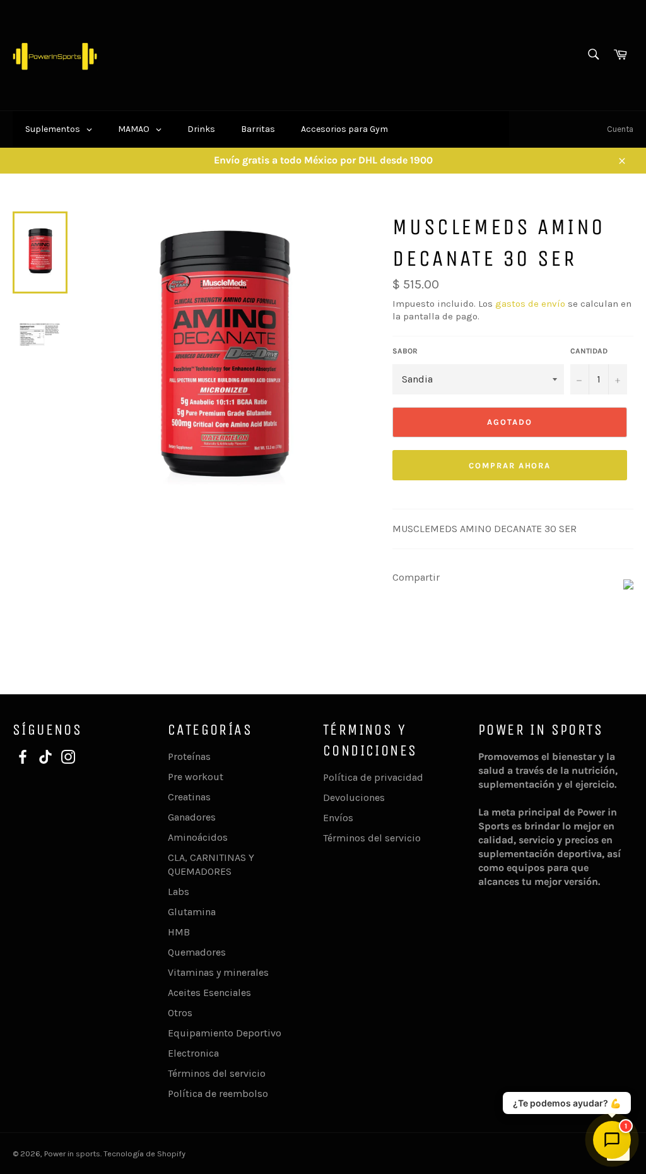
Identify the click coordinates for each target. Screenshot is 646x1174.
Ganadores (192, 817)
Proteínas (189, 756)
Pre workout (195, 777)
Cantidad (589, 351)
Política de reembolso (218, 1094)
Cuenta (620, 129)
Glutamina (192, 912)
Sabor (405, 351)
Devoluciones (354, 797)
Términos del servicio (217, 1073)
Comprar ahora (510, 465)
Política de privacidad (373, 777)
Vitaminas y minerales (218, 972)
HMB (179, 932)
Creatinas (189, 797)
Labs (178, 892)
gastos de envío (530, 303)
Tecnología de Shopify (144, 1153)
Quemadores (197, 952)
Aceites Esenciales (209, 993)
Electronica (193, 1053)
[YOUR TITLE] (628, 586)
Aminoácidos (198, 837)
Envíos (338, 818)
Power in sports (72, 1153)
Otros (180, 1013)
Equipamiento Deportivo (224, 1033)
